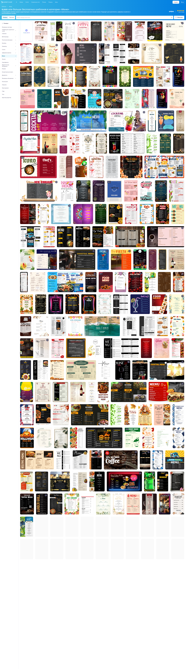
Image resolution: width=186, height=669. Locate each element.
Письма (11, 17)
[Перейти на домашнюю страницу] (6, 2)
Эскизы (5, 17)
